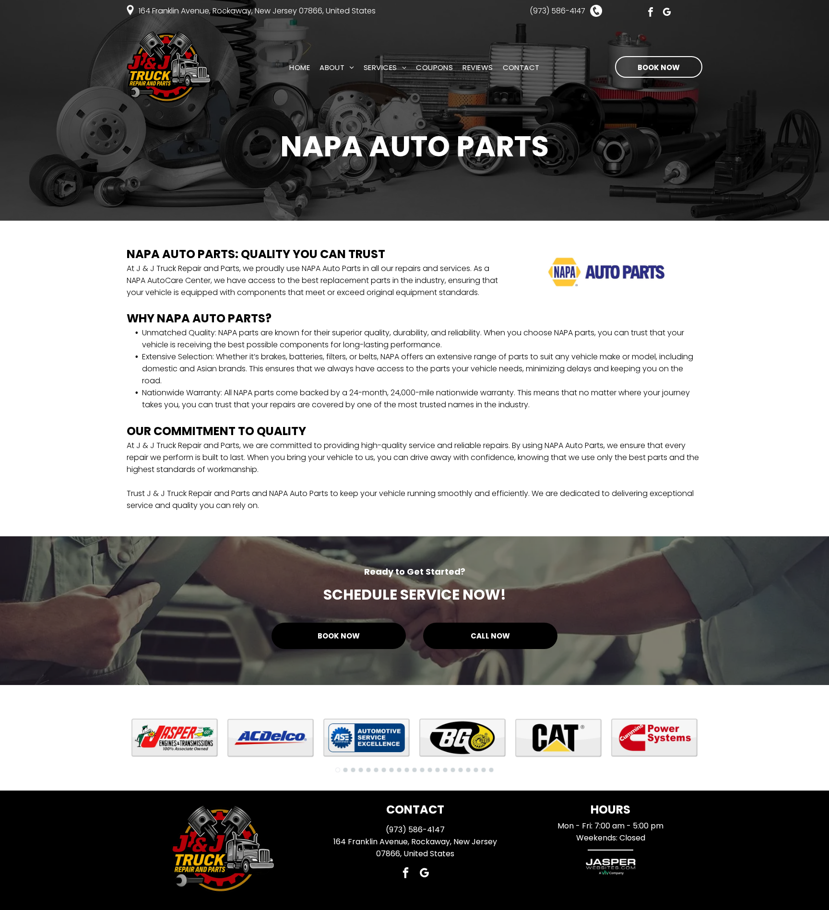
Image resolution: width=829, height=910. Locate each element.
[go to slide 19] (476, 770)
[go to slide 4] (361, 770)
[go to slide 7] (384, 770)
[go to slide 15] (445, 770)
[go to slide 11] (414, 770)
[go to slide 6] (376, 770)
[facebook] (650, 13)
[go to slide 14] (437, 770)
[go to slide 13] (430, 770)
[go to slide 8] (391, 770)
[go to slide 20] (484, 770)
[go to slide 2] (345, 770)
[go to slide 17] (460, 770)
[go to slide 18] (468, 770)
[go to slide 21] (491, 770)
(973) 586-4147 (415, 829)
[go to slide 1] (338, 770)
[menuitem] (299, 67)
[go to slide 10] (407, 770)
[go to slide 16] (453, 770)
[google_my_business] (667, 13)
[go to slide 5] (368, 770)
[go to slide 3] (353, 770)
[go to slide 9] (399, 770)
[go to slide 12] (422, 770)
